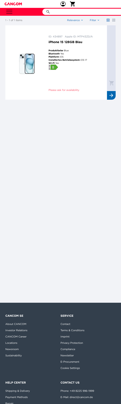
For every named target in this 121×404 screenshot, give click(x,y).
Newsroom (12, 349)
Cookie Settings (70, 368)
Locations (11, 342)
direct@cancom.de (81, 397)
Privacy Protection (71, 342)
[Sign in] (63, 3)
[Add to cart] (111, 83)
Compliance (67, 349)
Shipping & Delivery (17, 390)
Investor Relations (16, 330)
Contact (65, 324)
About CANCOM (15, 324)
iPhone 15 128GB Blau (65, 42)
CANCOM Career (15, 336)
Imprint (64, 336)
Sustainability (13, 355)
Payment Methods (16, 397)
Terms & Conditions (72, 330)
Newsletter (67, 355)
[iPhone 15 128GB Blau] (27, 62)
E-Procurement (69, 361)
